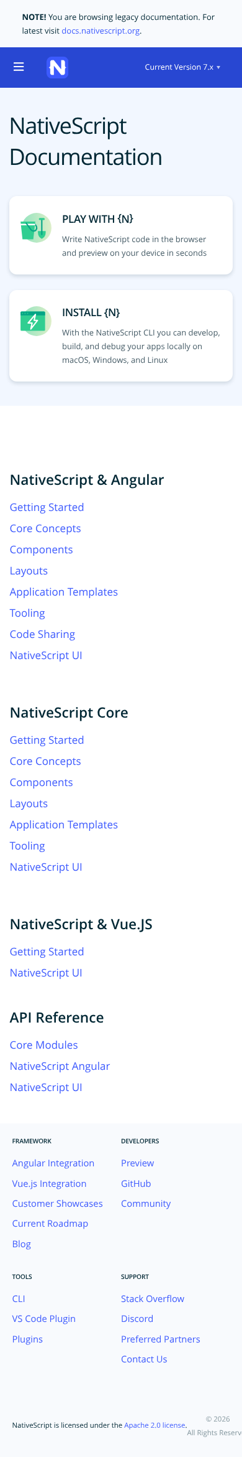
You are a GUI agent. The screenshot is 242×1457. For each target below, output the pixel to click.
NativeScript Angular (59, 1066)
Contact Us (144, 1359)
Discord (137, 1319)
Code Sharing (42, 634)
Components (41, 549)
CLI (18, 1299)
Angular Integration (53, 1163)
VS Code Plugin (44, 1319)
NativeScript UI (45, 655)
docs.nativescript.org (100, 30)
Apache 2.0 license (154, 1425)
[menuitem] (181, 67)
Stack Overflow (152, 1299)
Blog (21, 1244)
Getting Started (46, 507)
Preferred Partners (160, 1339)
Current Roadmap (50, 1223)
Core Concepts (45, 528)
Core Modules (43, 1045)
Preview (137, 1163)
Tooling (27, 613)
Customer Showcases (57, 1203)
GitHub (136, 1184)
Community (146, 1203)
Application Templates (63, 591)
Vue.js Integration (49, 1184)
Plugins (27, 1339)
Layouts (28, 570)
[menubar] (181, 67)
